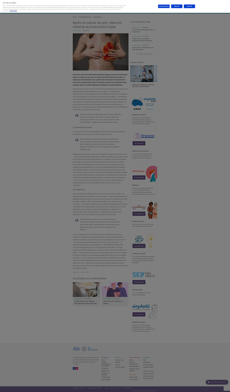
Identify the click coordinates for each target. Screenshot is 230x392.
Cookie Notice (13, 11)
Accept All (189, 6)
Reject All (176, 6)
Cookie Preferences (164, 6)
